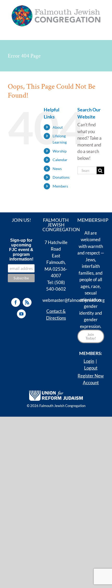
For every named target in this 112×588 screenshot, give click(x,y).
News (57, 168)
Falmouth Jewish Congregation (62, 406)
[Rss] (27, 302)
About (58, 127)
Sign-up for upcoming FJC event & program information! (21, 249)
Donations (61, 177)
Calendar (60, 159)
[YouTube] (21, 313)
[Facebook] (15, 302)
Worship (60, 151)
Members (60, 186)
